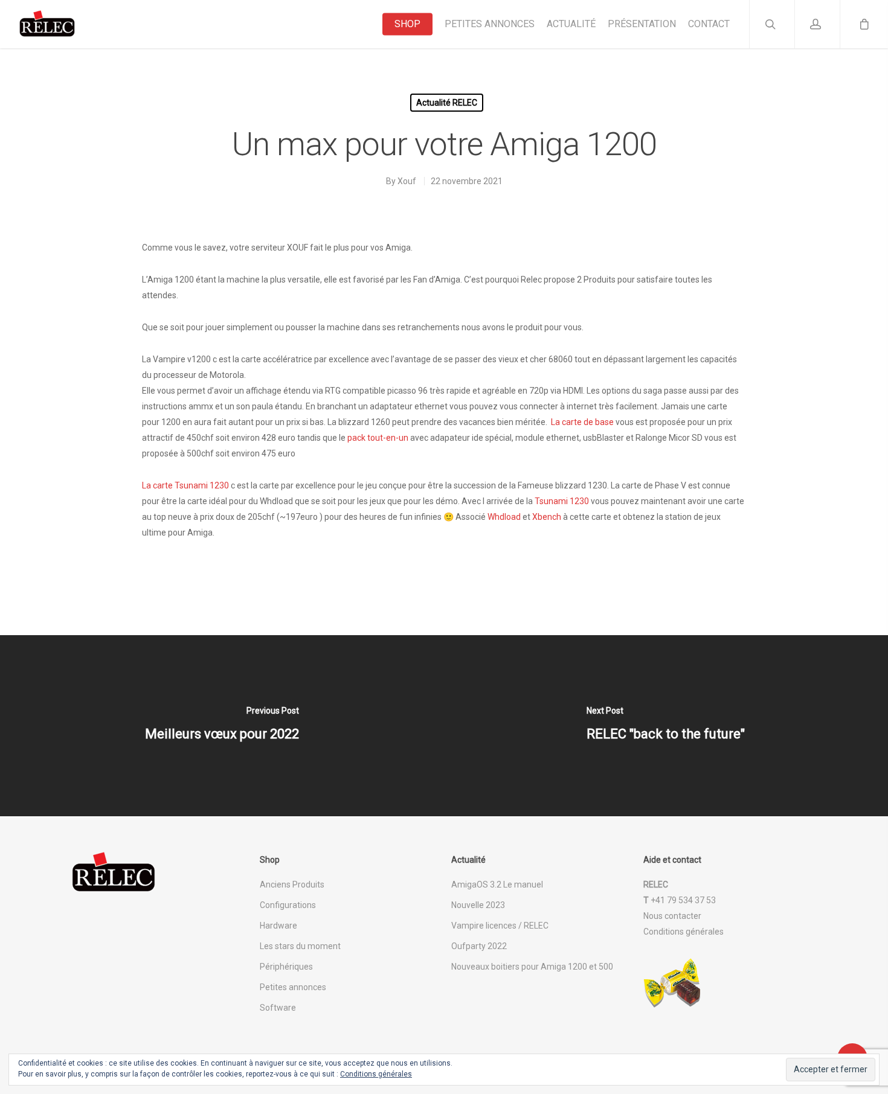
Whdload (504, 517)
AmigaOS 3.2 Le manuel (497, 884)
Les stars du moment (300, 946)
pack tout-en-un (377, 438)
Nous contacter (672, 916)
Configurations (288, 905)
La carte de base (582, 422)
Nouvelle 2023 (478, 905)
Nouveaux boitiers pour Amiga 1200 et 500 (532, 966)
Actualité (571, 24)
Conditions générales (683, 931)
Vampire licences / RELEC (500, 925)
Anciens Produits (292, 884)
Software (278, 1007)
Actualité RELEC (446, 102)
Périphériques (286, 966)
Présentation (642, 24)
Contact (709, 24)
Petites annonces (490, 24)
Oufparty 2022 (479, 946)
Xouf (406, 181)
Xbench (546, 517)
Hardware (278, 925)
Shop (407, 24)
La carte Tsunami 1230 (185, 485)
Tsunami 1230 (562, 501)
